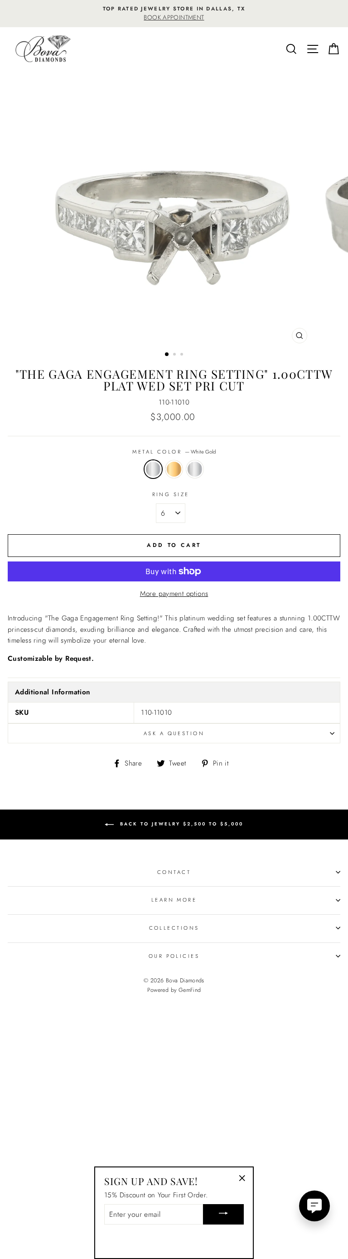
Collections (174, 928)
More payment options (174, 594)
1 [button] (167, 354)
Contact (174, 872)
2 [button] (175, 355)
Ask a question (174, 733)
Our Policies (174, 956)
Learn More (174, 899)
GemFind (190, 990)
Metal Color (173, 451)
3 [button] (182, 355)
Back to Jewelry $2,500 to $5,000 (180, 823)
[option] (174, 14)
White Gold (153, 469)
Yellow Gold (174, 469)
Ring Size (170, 494)
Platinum (194, 469)
